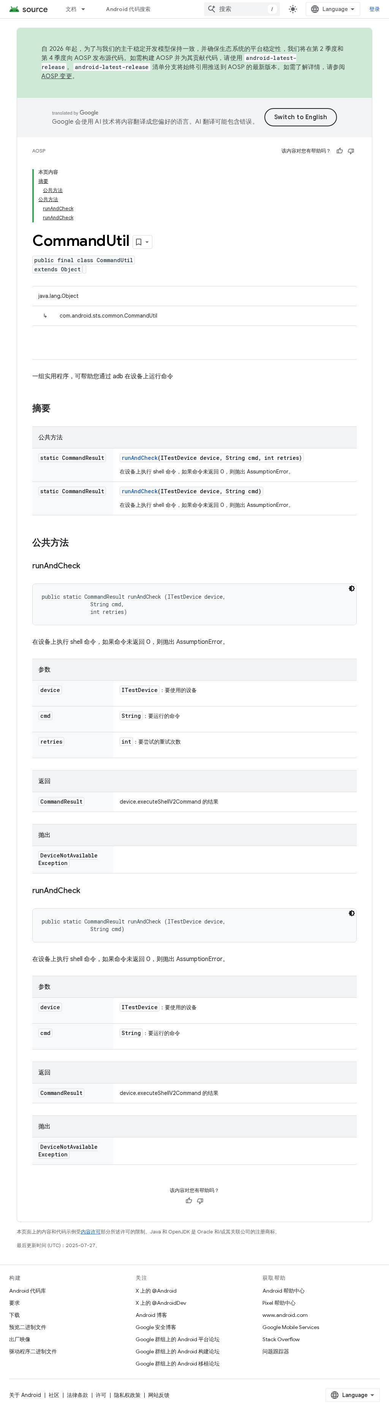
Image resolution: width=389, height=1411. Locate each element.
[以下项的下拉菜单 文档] (86, 9)
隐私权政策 (127, 1395)
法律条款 (77, 1395)
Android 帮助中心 (283, 1290)
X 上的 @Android (156, 1290)
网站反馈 (158, 1395)
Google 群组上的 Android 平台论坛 (178, 1339)
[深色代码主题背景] (351, 588)
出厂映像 (19, 1339)
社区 (54, 1395)
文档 (71, 9)
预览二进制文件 (27, 1327)
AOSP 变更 (56, 76)
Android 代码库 (27, 1290)
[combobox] (242, 9)
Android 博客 (151, 1315)
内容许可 (91, 1232)
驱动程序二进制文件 (33, 1351)
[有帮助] (339, 151)
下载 (14, 1315)
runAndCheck (140, 457)
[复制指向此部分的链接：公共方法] (76, 543)
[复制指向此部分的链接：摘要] (58, 409)
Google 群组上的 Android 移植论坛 (178, 1363)
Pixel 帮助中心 (279, 1302)
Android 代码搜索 (128, 9)
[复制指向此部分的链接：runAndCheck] (87, 566)
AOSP (38, 151)
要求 (14, 1302)
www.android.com (285, 1315)
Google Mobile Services (290, 1327)
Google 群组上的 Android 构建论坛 (178, 1351)
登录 (374, 9)
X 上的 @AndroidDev (161, 1302)
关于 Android (25, 1395)
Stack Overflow (281, 1339)
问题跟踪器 (275, 1351)
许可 (101, 1395)
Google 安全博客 (156, 1327)
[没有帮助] (351, 151)
